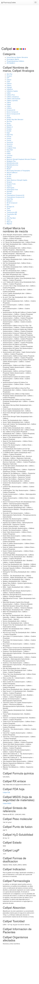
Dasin (8, 116)
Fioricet (9, 138)
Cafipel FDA (6, 792)
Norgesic (9, 182)
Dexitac (9, 117)
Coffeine (9, 108)
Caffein (9, 93)
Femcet (9, 136)
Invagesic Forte (11, 148)
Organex (9, 186)
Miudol (9, 169)
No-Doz (9, 176)
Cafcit (8, 81)
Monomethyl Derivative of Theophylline (18, 171)
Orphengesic (10, 188)
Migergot (9, 167)
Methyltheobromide (12, 163)
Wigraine (9, 224)
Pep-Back (9, 191)
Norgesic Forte (11, 184)
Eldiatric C (10, 127)
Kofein (8, 152)
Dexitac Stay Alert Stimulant (15, 119)
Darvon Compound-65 (13, 114)
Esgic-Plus (10, 135)
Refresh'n (9, 201)
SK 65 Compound (12, 203)
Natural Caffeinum (12, 172)
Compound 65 (11, 110)
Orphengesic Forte (12, 189)
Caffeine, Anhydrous (13, 97)
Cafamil (9, 80)
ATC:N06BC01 (11, 63)
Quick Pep (10, 199)
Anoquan (9, 76)
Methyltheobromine (12, 165)
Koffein (9, 153)
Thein (8, 208)
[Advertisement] (19, 25)
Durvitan (9, 125)
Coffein (9, 106)
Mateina (9, 157)
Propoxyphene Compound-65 (15, 197)
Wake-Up (9, 222)
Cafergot (9, 87)
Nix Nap (9, 174)
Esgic (8, 133)
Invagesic (9, 146)
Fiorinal (9, 140)
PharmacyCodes (9, 2)
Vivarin (9, 220)
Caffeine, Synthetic (12, 100)
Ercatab (9, 131)
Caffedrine (10, 89)
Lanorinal (9, 155)
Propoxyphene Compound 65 (15, 195)
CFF (8, 78)
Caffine (9, 102)
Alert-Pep (9, 74)
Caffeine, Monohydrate (13, 99)
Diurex (9, 123)
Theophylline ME (12, 214)
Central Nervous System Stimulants (17, 57)
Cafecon (9, 83)
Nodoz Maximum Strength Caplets (17, 180)
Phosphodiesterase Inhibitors (15, 61)
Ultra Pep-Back (11, 218)
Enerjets (9, 129)
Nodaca (9, 178)
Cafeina (9, 85)
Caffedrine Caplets (12, 91)
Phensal (9, 193)
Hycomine (10, 144)
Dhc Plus (9, 121)
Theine (9, 210)
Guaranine (10, 142)
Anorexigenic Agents (13, 59)
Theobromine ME (12, 212)
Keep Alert (10, 150)
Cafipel (9, 104)
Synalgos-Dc (10, 207)
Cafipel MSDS (7, 803)
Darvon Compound (12, 112)
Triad (8, 216)
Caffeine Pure (11, 95)
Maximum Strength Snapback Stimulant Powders (21, 159)
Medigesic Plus (11, 161)
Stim (8, 205)
